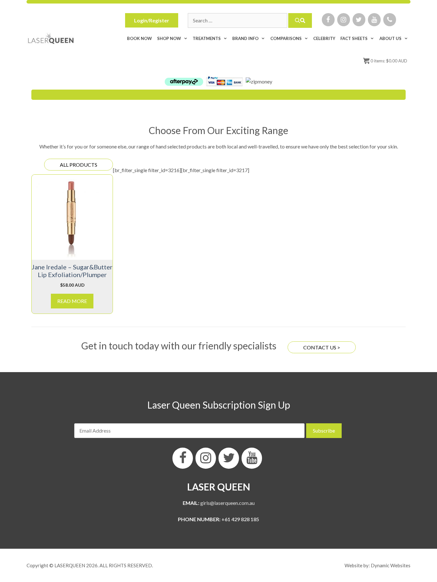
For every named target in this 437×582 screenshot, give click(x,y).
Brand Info (245, 38)
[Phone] (389, 19)
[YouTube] (374, 19)
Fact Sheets (354, 38)
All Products (78, 165)
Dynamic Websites (390, 565)
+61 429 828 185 (240, 519)
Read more (72, 301)
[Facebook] (328, 19)
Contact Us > (321, 347)
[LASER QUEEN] (50, 38)
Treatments (207, 38)
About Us (390, 38)
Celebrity (324, 38)
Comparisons (286, 38)
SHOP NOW (169, 38)
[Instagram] (343, 19)
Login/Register (151, 20)
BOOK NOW (139, 38)
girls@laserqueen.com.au (227, 503)
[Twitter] (359, 19)
